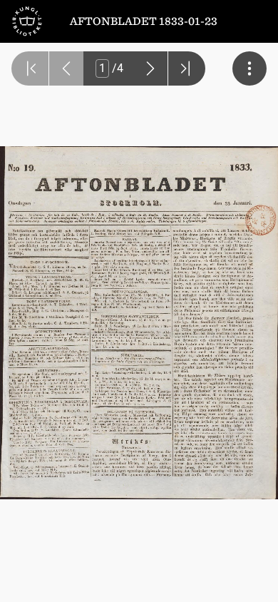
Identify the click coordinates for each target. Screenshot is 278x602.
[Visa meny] (249, 68)
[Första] (29, 68)
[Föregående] (66, 68)
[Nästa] (150, 68)
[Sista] (186, 68)
